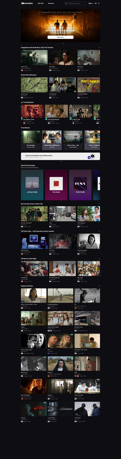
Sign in (90, 3)
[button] (57, 43)
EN (96, 3)
